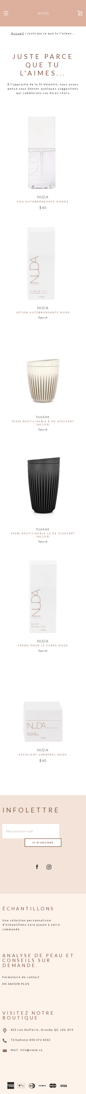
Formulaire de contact (21, 977)
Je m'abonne (43, 842)
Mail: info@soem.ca (27, 1049)
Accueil (17, 33)
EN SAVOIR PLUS (15, 983)
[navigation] (6, 13)
